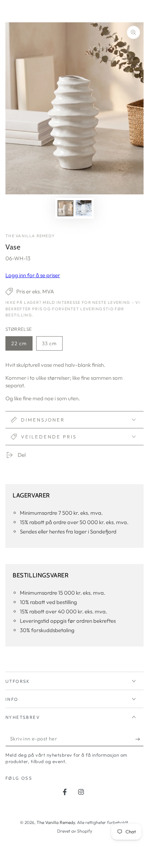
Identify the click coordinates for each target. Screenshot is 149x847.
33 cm (52, 345)
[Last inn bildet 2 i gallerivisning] (83, 208)
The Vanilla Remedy (30, 235)
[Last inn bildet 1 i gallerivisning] (65, 208)
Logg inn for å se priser (32, 275)
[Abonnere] (139, 739)
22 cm (22, 345)
